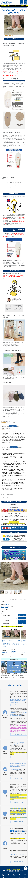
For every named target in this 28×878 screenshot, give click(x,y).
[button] (1, 644)
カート (26, 3)
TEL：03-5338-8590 (17, 854)
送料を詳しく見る (18, 778)
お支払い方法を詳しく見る (18, 757)
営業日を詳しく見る (18, 704)
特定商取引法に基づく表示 (14, 871)
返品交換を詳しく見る (18, 802)
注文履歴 (21, 3)
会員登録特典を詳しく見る (18, 821)
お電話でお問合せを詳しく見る (18, 861)
